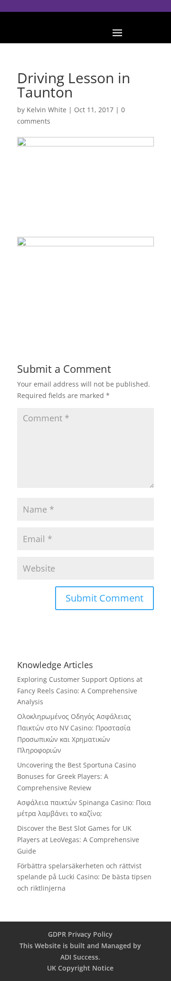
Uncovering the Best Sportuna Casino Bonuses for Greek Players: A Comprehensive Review (76, 776)
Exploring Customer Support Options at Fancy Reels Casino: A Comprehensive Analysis (79, 691)
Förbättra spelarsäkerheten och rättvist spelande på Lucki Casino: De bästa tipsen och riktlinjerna (84, 877)
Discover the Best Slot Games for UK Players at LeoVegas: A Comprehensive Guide (78, 839)
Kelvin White (46, 109)
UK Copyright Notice (80, 967)
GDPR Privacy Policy (80, 934)
